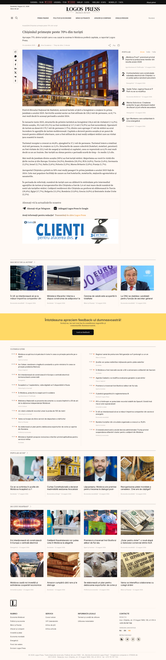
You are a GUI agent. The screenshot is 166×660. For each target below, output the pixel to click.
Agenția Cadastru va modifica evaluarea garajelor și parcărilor (120, 378)
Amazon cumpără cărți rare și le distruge (62, 583)
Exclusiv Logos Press (18, 648)
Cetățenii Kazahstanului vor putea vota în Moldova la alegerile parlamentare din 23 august (62, 541)
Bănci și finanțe (83, 18)
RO (129, 631)
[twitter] (138, 639)
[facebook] (133, 639)
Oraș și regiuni (121, 18)
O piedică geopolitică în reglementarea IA (112, 394)
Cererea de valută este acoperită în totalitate (100, 297)
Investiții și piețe (16, 633)
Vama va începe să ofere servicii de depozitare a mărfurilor (42, 419)
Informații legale (87, 614)
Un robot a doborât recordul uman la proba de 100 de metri (41, 411)
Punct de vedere (16, 644)
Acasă (24, 25)
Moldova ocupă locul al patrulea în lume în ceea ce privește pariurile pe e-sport (48, 355)
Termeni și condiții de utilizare (88, 617)
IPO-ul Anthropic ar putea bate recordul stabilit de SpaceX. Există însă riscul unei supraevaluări (124, 402)
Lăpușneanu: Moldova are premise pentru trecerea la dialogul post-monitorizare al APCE (100, 488)
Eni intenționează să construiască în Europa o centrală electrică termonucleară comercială (43, 376)
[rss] (121, 639)
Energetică (14, 640)
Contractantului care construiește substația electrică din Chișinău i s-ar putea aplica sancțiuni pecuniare (140, 75)
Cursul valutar (51, 617)
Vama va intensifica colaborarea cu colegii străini (137, 583)
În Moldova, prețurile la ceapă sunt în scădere (36, 393)
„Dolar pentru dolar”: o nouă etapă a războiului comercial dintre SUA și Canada (137, 541)
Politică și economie (62, 18)
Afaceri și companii (102, 18)
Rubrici (13, 614)
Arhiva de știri (51, 625)
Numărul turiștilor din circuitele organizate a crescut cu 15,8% (121, 422)
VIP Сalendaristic (52, 621)
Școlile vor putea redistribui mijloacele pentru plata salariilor (120, 362)
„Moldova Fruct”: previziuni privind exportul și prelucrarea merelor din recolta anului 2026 (140, 59)
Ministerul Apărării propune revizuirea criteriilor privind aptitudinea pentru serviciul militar (48, 438)
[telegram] (127, 639)
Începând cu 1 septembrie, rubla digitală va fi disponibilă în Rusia (44, 385)
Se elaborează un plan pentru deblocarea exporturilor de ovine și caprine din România (47, 428)
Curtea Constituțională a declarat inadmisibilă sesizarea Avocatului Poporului (62, 488)
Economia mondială (17, 636)
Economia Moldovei (17, 617)
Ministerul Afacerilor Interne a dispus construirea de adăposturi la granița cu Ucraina (63, 297)
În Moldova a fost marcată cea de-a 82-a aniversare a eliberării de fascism (125, 370)
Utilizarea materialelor (86, 621)
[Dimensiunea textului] (114, 45)
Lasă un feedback (83, 332)
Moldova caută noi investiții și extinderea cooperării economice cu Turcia (25, 583)
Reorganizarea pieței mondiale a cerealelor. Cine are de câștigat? (136, 488)
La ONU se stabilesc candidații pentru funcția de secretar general (137, 297)
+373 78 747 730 (125, 623)
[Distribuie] (109, 45)
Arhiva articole (51, 629)
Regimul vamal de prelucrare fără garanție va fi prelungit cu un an (122, 354)
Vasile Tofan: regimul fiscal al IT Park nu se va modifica (139, 90)
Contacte (124, 614)
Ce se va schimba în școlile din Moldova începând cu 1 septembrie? (24, 488)
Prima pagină (43, 18)
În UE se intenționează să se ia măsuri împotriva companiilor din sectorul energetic (25, 297)
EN (125, 631)
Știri (28, 25)
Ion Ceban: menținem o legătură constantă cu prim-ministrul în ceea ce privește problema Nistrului (46, 365)
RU (120, 631)
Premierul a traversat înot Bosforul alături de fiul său (117, 386)
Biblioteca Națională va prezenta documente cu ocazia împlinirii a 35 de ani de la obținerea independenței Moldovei (48, 402)
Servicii (49, 614)
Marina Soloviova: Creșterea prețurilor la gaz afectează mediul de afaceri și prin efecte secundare (141, 104)
